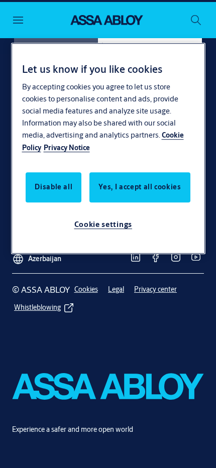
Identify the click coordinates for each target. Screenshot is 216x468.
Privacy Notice (67, 148)
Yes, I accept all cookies (139, 187)
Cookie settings (103, 224)
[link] (136, 257)
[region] (108, 149)
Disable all (53, 187)
